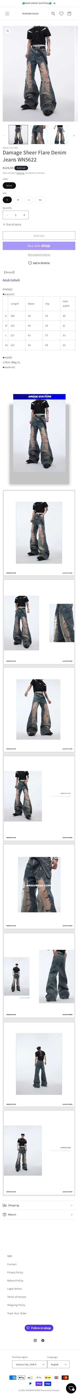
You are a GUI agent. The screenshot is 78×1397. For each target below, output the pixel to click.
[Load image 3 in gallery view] (59, 134)
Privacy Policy (15, 1272)
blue (11, 186)
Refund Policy (15, 1280)
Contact (12, 1264)
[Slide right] (74, 136)
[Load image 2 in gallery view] (39, 134)
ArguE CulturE (11, 280)
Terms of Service (16, 1296)
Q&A (9, 1255)
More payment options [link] (39, 254)
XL (42, 200)
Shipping (20, 173)
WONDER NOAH (33, 1390)
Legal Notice (14, 1288)
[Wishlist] (61, 14)
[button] (7, 14)
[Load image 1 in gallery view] (18, 134)
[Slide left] (4, 136)
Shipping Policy (16, 1305)
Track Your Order (17, 1313)
